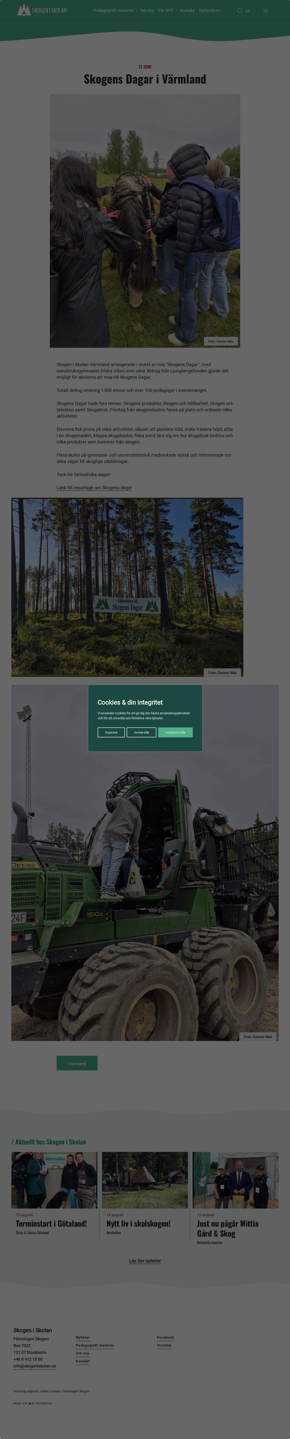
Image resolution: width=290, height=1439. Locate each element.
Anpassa (111, 732)
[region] (145, 719)
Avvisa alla (141, 732)
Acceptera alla (176, 732)
